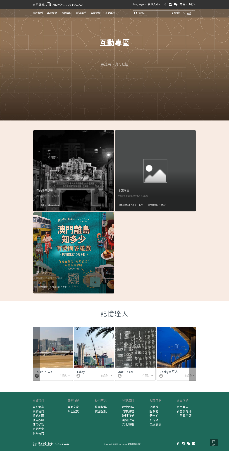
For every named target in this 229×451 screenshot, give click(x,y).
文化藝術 (128, 424)
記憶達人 (114, 314)
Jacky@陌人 (169, 372)
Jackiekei (125, 372)
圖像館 (154, 411)
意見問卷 (38, 429)
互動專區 (110, 13)
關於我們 (38, 13)
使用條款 (38, 424)
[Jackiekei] (120, 375)
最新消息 (38, 407)
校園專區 (67, 13)
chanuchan (53, 205)
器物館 (154, 415)
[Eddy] (78, 375)
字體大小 (153, 4)
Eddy (81, 372)
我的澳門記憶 (44, 190)
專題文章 (73, 407)
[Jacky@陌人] (161, 375)
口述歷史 (155, 424)
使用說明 (38, 420)
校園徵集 (101, 407)
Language (138, 4)
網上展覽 (73, 411)
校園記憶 (101, 411)
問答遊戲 (42, 272)
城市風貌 (128, 411)
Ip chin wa (44, 372)
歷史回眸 (128, 407)
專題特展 (52, 13)
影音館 (154, 420)
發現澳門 (81, 13)
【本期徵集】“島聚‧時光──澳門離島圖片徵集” (142, 205)
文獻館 (154, 407)
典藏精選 (96, 13)
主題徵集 (123, 190)
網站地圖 (38, 415)
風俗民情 (128, 420)
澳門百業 (128, 415)
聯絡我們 (38, 433)
